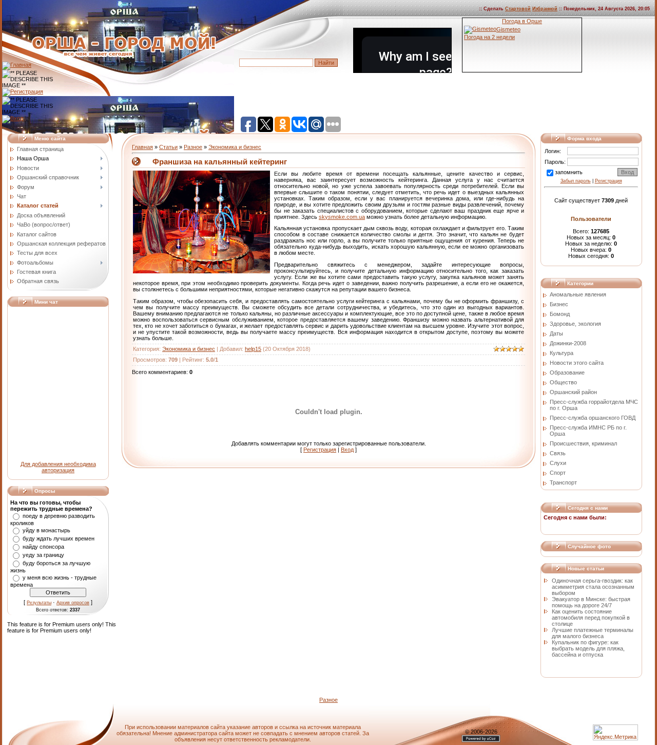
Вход (347, 449)
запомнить (569, 172)
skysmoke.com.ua (342, 217)
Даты (556, 333)
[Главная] (16, 65)
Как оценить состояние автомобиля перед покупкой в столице (591, 617)
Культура (561, 353)
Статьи (168, 147)
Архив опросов (72, 602)
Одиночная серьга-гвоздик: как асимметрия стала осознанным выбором (593, 587)
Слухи (558, 463)
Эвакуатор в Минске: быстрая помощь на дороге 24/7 (591, 602)
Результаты (39, 602)
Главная (142, 147)
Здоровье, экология (575, 324)
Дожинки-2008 (568, 343)
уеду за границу (43, 555)
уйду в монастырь (46, 530)
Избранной (544, 8)
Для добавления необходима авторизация (58, 467)
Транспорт (563, 482)
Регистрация (319, 449)
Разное (193, 147)
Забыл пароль (576, 180)
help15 (253, 349)
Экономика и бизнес (234, 147)
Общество (563, 382)
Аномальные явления (578, 294)
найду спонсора (43, 547)
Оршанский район (573, 392)
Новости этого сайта (577, 363)
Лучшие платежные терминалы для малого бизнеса (592, 633)
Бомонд (560, 314)
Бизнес (559, 304)
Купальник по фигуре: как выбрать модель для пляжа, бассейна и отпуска (588, 648)
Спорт (558, 473)
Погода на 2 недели (489, 37)
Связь (558, 453)
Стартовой (518, 8)
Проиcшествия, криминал (583, 443)
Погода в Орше (522, 21)
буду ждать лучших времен (58, 538)
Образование (567, 372)
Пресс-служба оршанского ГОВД (592, 418)
